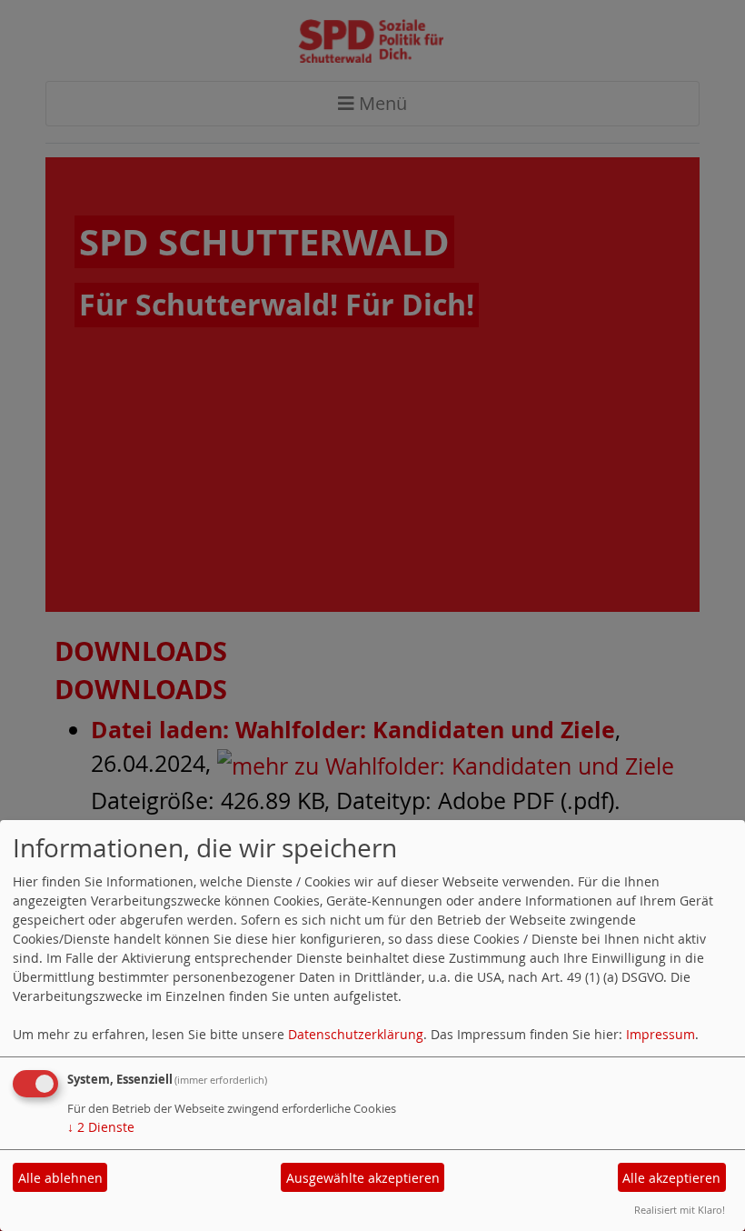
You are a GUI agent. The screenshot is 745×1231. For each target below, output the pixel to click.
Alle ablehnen (60, 1177)
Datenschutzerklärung (355, 1034)
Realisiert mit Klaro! (679, 1209)
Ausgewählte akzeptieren (363, 1177)
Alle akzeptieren (671, 1177)
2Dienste (100, 1127)
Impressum (660, 1034)
